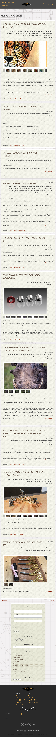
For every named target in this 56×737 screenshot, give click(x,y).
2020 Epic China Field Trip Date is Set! (19, 183)
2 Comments (21, 145)
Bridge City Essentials (17, 655)
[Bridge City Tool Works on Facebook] (14, 639)
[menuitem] (4, 3)
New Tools (15, 669)
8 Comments (21, 464)
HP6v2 (14, 663)
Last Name (16, 619)
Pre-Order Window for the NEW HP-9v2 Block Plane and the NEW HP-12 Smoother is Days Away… (24, 433)
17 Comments (22, 98)
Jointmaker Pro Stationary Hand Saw (21, 665)
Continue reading (49, 94)
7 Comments (21, 534)
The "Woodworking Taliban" (19, 671)
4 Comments (22, 176)
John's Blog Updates (18, 627)
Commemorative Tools (18, 659)
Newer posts (52, 600)
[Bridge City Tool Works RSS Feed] (23, 639)
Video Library (16, 673)
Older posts (4, 600)
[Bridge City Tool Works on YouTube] (20, 639)
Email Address (17, 609)
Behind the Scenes (14, 98)
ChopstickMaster (16, 657)
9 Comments (21, 267)
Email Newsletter (18, 626)
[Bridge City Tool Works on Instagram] (17, 639)
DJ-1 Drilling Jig (16, 661)
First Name (16, 614)
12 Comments (22, 423)
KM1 (13, 667)
